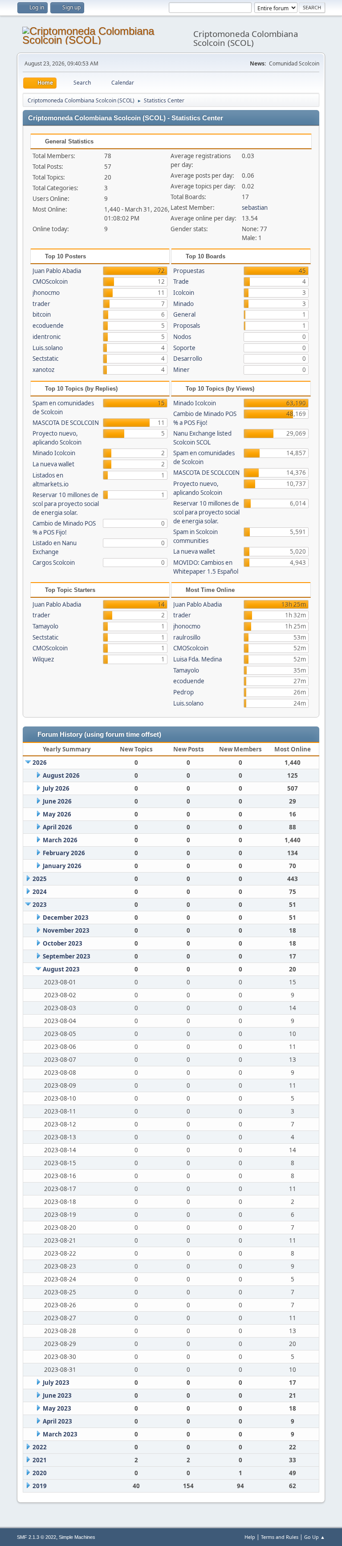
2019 (40, 1486)
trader (41, 304)
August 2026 (61, 775)
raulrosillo (186, 637)
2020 (40, 1473)
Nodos (182, 337)
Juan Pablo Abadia (57, 271)
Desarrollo (187, 359)
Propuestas (188, 271)
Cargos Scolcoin (54, 563)
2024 (40, 892)
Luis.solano (48, 348)
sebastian (255, 208)
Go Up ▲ (314, 1537)
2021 (40, 1460)
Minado (183, 304)
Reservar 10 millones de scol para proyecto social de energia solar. (66, 504)
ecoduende (48, 326)
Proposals (186, 326)
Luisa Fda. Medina (197, 659)
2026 (40, 763)
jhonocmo (46, 293)
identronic (47, 337)
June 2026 (57, 801)
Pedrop (183, 692)
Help (249, 1537)
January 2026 (62, 866)
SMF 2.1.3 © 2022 (36, 1537)
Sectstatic (45, 359)
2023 (40, 905)
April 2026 (57, 827)
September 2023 (66, 956)
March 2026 (60, 840)
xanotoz (43, 370)
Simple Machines (77, 1537)
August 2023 (61, 969)
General (184, 314)
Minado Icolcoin (54, 453)
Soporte (184, 348)
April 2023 (57, 1421)
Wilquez (43, 659)
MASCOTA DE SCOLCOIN (66, 423)
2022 (40, 1447)
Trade (181, 281)
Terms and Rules (279, 1537)
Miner (181, 370)
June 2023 (57, 1395)
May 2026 (57, 814)
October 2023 (62, 943)
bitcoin (42, 314)
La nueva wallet (53, 464)
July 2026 (56, 788)
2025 (40, 879)
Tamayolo (45, 626)
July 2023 (56, 1383)
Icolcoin (183, 293)
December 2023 (66, 918)
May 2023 (57, 1408)
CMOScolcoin (50, 281)
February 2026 (64, 853)
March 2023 (60, 1434)
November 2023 (66, 930)
